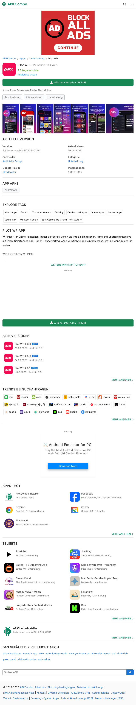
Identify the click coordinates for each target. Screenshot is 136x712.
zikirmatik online (27, 659)
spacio (12, 411)
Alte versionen (34, 97)
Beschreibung (12, 97)
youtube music (102, 404)
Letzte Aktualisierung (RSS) (77, 698)
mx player (90, 411)
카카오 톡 (14, 404)
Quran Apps (97, 212)
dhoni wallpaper (12, 653)
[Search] (130, 672)
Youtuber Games (41, 212)
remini (24, 397)
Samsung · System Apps (45, 698)
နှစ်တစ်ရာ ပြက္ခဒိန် (36, 404)
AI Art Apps (10, 212)
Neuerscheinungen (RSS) (109, 698)
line (11, 397)
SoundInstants (100, 692)
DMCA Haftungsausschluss (18, 692)
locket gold (74, 397)
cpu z (27, 411)
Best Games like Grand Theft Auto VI (62, 219)
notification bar (61, 404)
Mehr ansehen (121, 379)
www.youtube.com (79, 653)
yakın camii (9, 659)
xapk (38, 397)
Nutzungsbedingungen (61, 687)
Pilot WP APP (13, 230)
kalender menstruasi (103, 653)
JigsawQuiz (118, 692)
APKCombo (9, 58)
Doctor (24, 212)
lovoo (92, 397)
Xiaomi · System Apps (15, 698)
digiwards (44, 411)
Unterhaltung (55, 97)
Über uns (40, 687)
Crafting (59, 212)
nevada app (30, 653)
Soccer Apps (115, 212)
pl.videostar (9, 171)
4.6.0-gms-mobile (21, 150)
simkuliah (122, 653)
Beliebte (9, 543)
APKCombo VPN (80, 692)
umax (122, 404)
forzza (106, 397)
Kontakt (41, 692)
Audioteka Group (27, 74)
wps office (124, 397)
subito (73, 411)
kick (60, 411)
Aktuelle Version (18, 139)
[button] (124, 4)
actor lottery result (56, 653)
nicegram (55, 397)
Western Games (29, 219)
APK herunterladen (70, 82)
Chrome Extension (58, 692)
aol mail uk (44, 659)
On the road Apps (77, 212)
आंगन (41, 653)
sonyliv (82, 404)
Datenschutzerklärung (90, 687)
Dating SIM (10, 219)
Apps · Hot (11, 486)
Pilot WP (23, 65)
